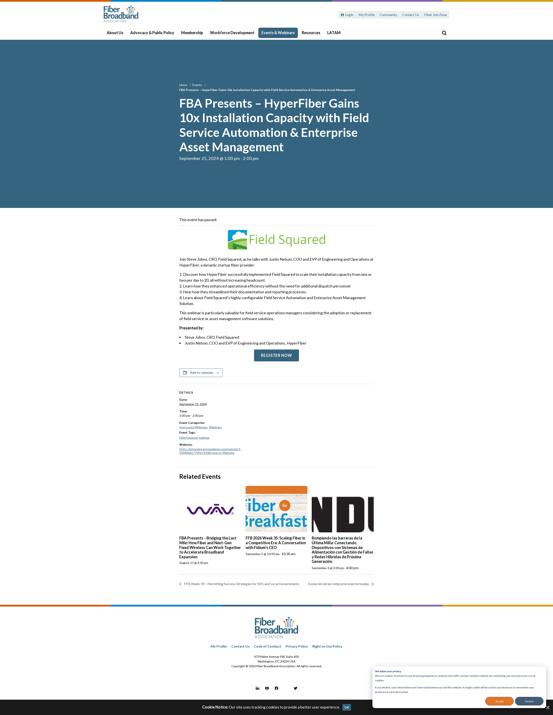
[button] (276, 355)
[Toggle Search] (444, 33)
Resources (311, 32)
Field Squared (188, 437)
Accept (500, 701)
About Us (115, 32)
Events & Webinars (278, 32)
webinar (204, 437)
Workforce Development (232, 32)
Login (349, 15)
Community (388, 15)
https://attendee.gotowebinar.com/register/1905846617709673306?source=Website (210, 451)
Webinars (215, 427)
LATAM (334, 32)
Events (197, 85)
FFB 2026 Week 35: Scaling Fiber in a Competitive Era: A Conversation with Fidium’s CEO (276, 543)
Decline (529, 701)
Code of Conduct (267, 646)
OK (346, 707)
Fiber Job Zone (435, 15)
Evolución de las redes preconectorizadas (339, 584)
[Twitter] (295, 688)
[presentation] (210, 509)
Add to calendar (201, 372)
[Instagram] (286, 688)
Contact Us (410, 15)
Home (183, 85)
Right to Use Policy (327, 646)
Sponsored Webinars (193, 427)
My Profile (367, 15)
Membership (192, 32)
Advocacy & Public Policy (152, 32)
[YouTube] (267, 688)
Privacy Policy (297, 646)
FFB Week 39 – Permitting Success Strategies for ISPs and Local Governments (241, 584)
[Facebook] (276, 688)
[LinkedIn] (257, 688)
